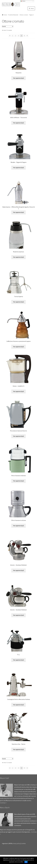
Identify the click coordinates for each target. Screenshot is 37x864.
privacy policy (16, 843)
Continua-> (3, 803)
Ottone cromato (24, 15)
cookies (23, 843)
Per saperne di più (18, 78)
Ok (26, 862)
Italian (23, 1)
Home (5, 15)
